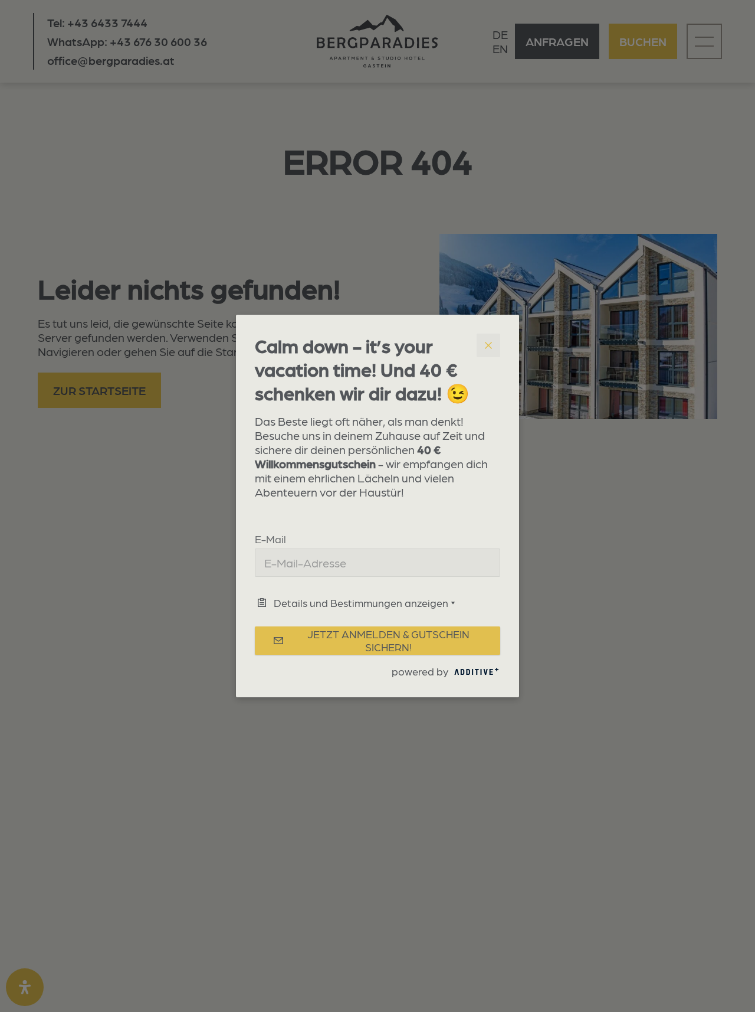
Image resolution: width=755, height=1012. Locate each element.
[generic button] (488, 345)
